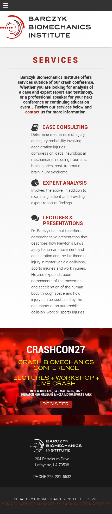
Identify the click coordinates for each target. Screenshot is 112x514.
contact (32, 112)
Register (56, 404)
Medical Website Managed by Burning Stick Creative (56, 504)
